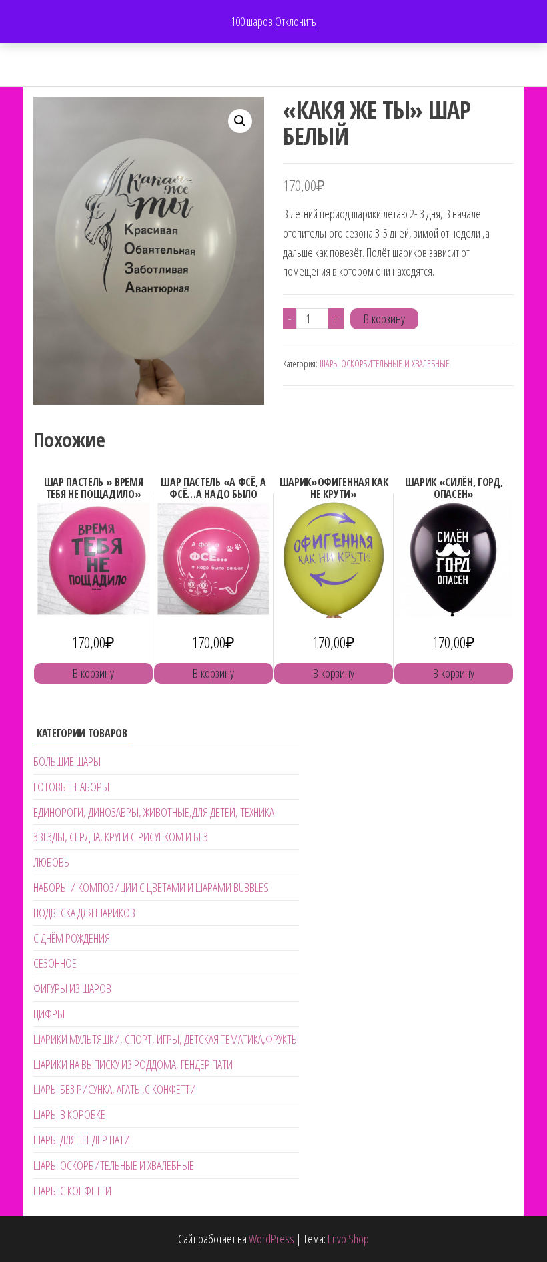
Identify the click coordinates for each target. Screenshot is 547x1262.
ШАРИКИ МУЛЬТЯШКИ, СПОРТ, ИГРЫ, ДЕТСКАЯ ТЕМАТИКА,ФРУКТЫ (166, 1039)
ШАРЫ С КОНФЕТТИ (72, 1191)
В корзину (384, 318)
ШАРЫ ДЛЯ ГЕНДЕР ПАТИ (81, 1140)
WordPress (271, 1239)
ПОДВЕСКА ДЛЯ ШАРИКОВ (84, 913)
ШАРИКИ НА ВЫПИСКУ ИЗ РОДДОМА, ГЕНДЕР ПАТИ (133, 1064)
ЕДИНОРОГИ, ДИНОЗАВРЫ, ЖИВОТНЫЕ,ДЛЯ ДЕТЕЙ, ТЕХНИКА (153, 812)
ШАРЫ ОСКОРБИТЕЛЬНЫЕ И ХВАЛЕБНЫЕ (385, 363)
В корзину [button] (93, 673)
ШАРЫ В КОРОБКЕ (69, 1114)
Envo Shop (348, 1239)
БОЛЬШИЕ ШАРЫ (67, 761)
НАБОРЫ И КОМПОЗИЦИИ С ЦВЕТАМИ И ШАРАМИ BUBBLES (151, 887)
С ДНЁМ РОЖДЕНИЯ (71, 938)
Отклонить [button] (295, 21)
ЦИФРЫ (49, 1014)
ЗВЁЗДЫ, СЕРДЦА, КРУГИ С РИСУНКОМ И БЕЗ (120, 837)
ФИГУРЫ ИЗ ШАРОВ (72, 988)
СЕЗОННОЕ (55, 963)
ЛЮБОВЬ (51, 862)
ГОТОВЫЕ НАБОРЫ (71, 787)
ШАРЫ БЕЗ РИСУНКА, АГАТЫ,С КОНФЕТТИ (114, 1089)
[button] (240, 121)
